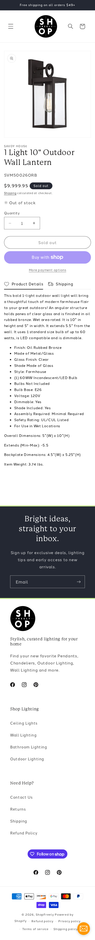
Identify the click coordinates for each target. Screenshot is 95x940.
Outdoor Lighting (27, 758)
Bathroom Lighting (28, 746)
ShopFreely (45, 914)
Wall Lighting (23, 735)
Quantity (12, 212)
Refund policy (42, 921)
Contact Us (21, 797)
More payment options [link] (47, 270)
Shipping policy (65, 929)
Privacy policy (69, 921)
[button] (10, 26)
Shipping (10, 193)
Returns (18, 809)
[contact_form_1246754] (83, 928)
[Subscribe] (79, 581)
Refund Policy (23, 832)
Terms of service (35, 929)
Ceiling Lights (23, 723)
